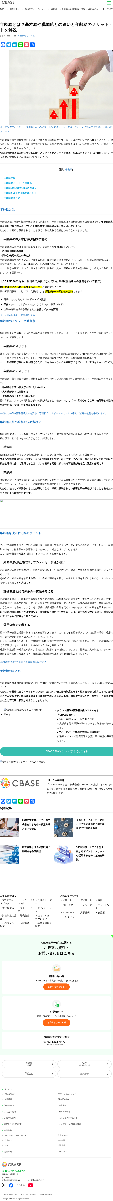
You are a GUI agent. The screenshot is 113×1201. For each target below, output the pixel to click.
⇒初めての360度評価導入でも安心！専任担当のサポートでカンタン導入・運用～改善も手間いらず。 (54, 413)
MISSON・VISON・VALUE (15, 1135)
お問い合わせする (56, 987)
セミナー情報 (64, 1112)
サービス (8, 1089)
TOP (2, 9)
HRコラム (14, 9)
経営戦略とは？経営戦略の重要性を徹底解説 (36, 849)
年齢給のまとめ (12, 198)
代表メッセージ (64, 1135)
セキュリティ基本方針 (28, 1194)
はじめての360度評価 (68, 1118)
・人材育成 (23, 923)
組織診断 (84, 1073)
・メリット (66, 900)
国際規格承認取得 (46, 1194)
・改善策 (100, 912)
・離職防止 (23, 915)
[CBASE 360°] (29, 1064)
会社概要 (61, 1140)
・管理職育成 (7, 908)
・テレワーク (85, 905)
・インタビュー (68, 917)
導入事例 (63, 1105)
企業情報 (8, 1130)
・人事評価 (84, 912)
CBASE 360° (10, 1094)
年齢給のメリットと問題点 (18, 183)
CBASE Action (63, 1099)
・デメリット (85, 900)
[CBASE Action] (29, 1074)
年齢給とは (9, 178)
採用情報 (61, 1145)
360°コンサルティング (67, 1094)
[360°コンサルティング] (84, 1064)
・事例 (98, 900)
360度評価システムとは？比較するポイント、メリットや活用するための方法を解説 (91, 853)
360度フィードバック (35, 9)
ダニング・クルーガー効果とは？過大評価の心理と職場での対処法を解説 (90, 824)
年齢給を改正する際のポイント (20, 193)
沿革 (6, 1145)
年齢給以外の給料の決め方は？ (20, 188)
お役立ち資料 (10, 1118)
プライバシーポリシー (9, 1194)
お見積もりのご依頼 (56, 1022)
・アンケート (67, 912)
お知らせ (8, 1151)
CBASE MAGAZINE (13, 1124)
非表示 (68, 169)
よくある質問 (10, 1112)
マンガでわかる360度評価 (70, 1124)
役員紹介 (8, 1140)
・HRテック (66, 905)
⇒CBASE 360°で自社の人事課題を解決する (23, 662)
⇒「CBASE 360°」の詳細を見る (17, 315)
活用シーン (9, 1105)
